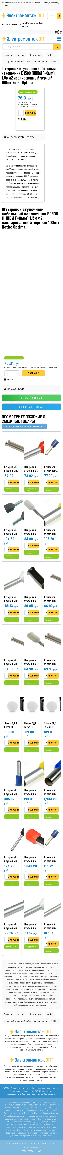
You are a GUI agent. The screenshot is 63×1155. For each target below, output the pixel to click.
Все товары (36, 55)
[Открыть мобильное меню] (3, 8)
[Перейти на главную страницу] (24, 39)
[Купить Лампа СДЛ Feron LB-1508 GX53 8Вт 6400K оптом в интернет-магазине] (19, 705)
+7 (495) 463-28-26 (11, 24)
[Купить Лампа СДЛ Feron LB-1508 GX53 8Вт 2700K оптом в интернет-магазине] (38, 705)
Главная (8, 55)
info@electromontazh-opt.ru (33, 24)
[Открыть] (59, 39)
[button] (13, 482)
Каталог (21, 55)
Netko (50, 55)
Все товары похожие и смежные (24, 426)
